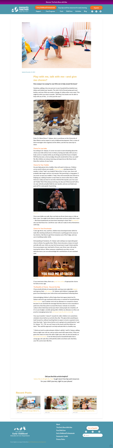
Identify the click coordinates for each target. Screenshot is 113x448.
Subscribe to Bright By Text (43, 379)
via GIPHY (35, 213)
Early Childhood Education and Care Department (37, 442)
